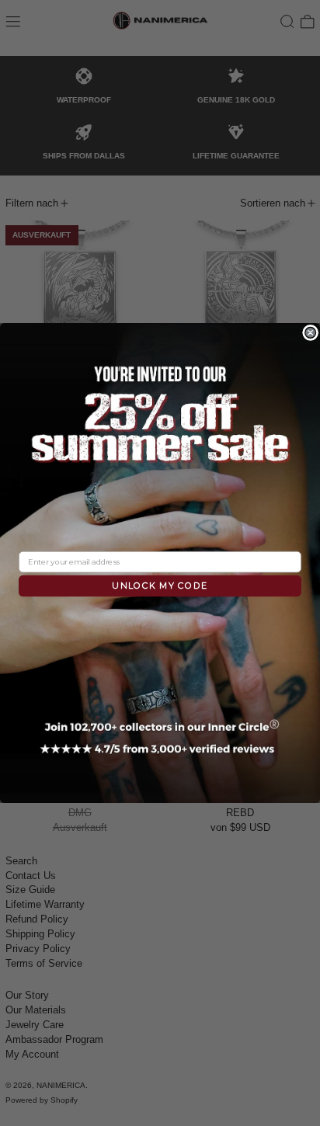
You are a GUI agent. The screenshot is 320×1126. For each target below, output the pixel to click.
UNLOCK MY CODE (160, 585)
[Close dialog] (310, 332)
